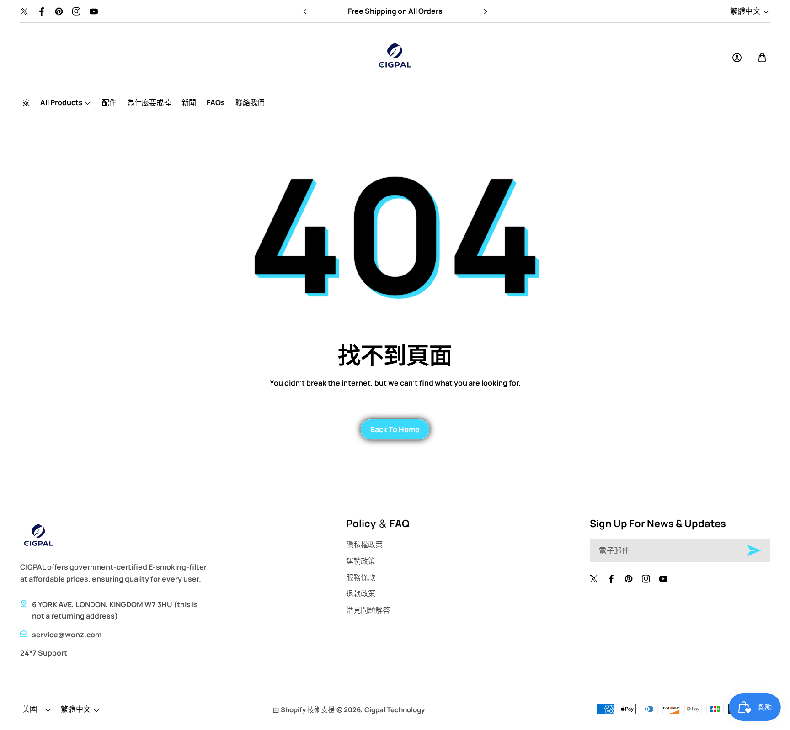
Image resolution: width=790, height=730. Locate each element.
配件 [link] (109, 102)
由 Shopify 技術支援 (303, 709)
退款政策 (360, 593)
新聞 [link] (188, 102)
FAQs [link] (216, 102)
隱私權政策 (364, 545)
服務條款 (360, 577)
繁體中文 (745, 11)
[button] (485, 11)
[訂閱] (754, 550)
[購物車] (762, 57)
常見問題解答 (368, 610)
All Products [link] (61, 102)
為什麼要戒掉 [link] (149, 102)
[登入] (737, 57)
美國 (29, 709)
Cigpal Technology (394, 709)
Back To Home (395, 429)
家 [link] (26, 102)
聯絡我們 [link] (250, 102)
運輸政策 (360, 561)
